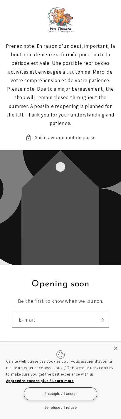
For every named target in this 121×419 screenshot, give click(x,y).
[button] (61, 137)
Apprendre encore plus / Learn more (40, 380)
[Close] (116, 348)
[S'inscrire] (101, 320)
